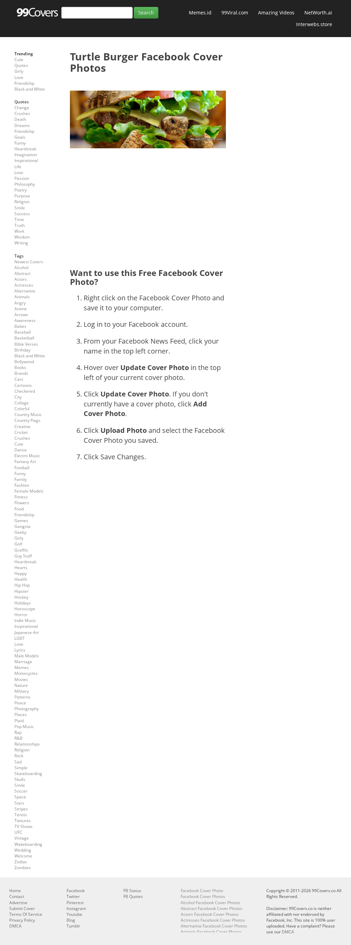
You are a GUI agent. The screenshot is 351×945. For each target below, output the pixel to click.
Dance (20, 450)
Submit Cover (22, 908)
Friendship (24, 83)
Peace (20, 703)
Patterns (22, 697)
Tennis (20, 815)
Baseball (22, 332)
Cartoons (23, 385)
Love (18, 77)
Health (20, 579)
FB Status (132, 891)
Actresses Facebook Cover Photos (213, 920)
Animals (22, 297)
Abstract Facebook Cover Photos (211, 908)
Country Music (28, 414)
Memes (21, 667)
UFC (18, 832)
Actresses (23, 285)
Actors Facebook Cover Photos (210, 914)
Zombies (22, 868)
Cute (18, 59)
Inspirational (26, 160)
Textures (22, 820)
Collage (21, 403)
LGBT (19, 638)
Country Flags (27, 420)
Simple (20, 768)
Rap (18, 732)
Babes (20, 326)
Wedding (22, 850)
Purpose (22, 196)
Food (19, 509)
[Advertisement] (148, 203)
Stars (19, 803)
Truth (19, 225)
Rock (18, 756)
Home (15, 891)
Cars (18, 379)
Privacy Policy (22, 920)
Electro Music (27, 456)
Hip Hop (22, 585)
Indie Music (25, 620)
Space (20, 797)
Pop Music (24, 726)
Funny (20, 143)
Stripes (21, 809)
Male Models (26, 656)
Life (17, 167)
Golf (18, 544)
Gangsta (22, 526)
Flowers (21, 503)
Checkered (24, 391)
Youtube (74, 914)
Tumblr (73, 926)
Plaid (19, 721)
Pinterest (75, 903)
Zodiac (20, 862)
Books (20, 367)
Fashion (21, 485)
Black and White (29, 89)
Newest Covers (28, 262)
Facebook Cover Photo (202, 891)
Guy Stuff (23, 556)
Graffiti (21, 550)
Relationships (27, 744)
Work (19, 231)
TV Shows (23, 826)
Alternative (24, 291)
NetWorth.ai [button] (318, 12)
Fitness (21, 497)
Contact (16, 896)
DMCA (15, 926)
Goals (19, 137)
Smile (19, 208)
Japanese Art (26, 632)
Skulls (19, 779)
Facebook (75, 891)
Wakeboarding (28, 844)
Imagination (25, 155)
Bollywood (24, 362)
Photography (26, 709)
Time (19, 219)
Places (20, 714)
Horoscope (24, 609)
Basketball (24, 338)
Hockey (21, 597)
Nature (21, 685)
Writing (21, 243)
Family (20, 479)
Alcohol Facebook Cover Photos (210, 903)
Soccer (20, 791)
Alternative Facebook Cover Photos (214, 926)
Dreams (22, 125)
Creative (22, 426)
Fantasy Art (25, 461)
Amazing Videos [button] (276, 12)
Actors (20, 279)
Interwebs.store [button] (314, 24)
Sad (18, 762)
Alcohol (21, 267)
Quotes (21, 65)
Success (22, 214)
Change (21, 108)
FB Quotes (133, 896)
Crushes (22, 113)
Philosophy (24, 184)
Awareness (25, 320)
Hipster (21, 591)
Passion (21, 178)
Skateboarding (28, 773)
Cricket (21, 432)
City (18, 397)
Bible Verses (26, 344)
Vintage (21, 838)
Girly (18, 71)
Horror (20, 615)
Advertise (18, 903)
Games (21, 520)
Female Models (29, 491)
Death (20, 119)
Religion (21, 202)
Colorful (21, 409)
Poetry (20, 190)
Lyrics (19, 650)
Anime (20, 309)
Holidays (22, 603)
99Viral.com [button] (234, 12)
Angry (20, 303)
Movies (21, 679)
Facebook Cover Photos (203, 896)
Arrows (21, 315)
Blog (70, 920)
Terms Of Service (25, 914)
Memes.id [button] (200, 12)
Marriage (23, 662)
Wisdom (22, 237)
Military (21, 691)
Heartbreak (25, 149)
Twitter (73, 896)
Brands (21, 373)
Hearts (20, 568)
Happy (20, 573)
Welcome (23, 856)
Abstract (22, 273)
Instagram (76, 908)
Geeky (20, 532)
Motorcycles (26, 673)
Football (21, 468)
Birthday (22, 350)
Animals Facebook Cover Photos (211, 932)
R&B (18, 738)
